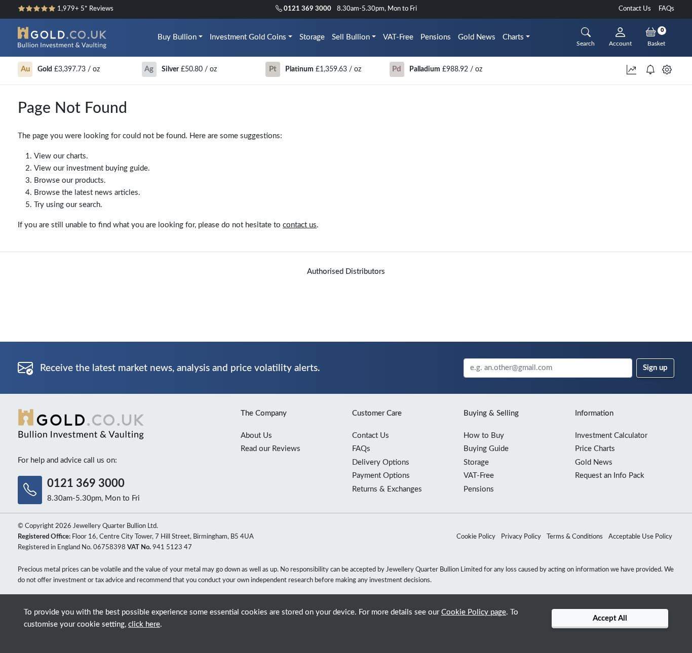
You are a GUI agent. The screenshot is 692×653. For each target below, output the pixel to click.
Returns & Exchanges (387, 489)
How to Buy (484, 435)
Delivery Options (380, 462)
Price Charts (595, 449)
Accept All (610, 618)
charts (76, 156)
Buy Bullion (177, 37)
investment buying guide (107, 168)
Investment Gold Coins (248, 37)
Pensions (435, 37)
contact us (300, 225)
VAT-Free (398, 37)
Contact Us (635, 9)
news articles (116, 192)
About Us (256, 435)
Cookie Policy (475, 537)
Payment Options (381, 475)
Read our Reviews (270, 449)
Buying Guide (486, 449)
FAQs (666, 9)
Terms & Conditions (575, 537)
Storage (312, 37)
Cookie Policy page (473, 612)
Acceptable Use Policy (640, 537)
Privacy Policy (521, 537)
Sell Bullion (351, 37)
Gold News (476, 37)
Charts (513, 37)
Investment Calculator (611, 435)
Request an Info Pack (609, 475)
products (89, 180)
